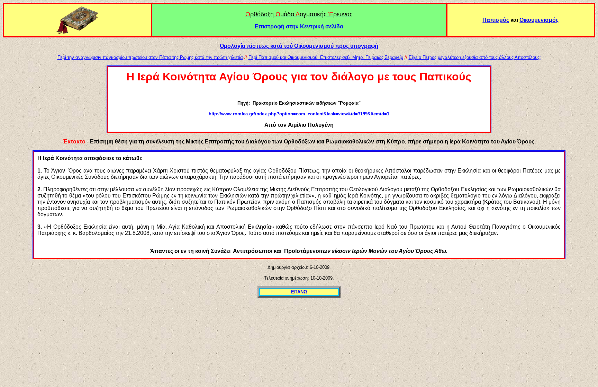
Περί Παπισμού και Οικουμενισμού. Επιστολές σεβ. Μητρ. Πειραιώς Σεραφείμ (325, 57)
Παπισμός (495, 20)
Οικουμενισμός (539, 20)
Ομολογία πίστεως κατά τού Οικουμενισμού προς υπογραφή (299, 46)
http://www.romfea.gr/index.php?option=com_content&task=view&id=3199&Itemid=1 (299, 113)
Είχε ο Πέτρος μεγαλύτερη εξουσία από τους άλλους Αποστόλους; (475, 57)
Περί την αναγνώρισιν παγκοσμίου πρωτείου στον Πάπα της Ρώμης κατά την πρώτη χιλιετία (150, 57)
